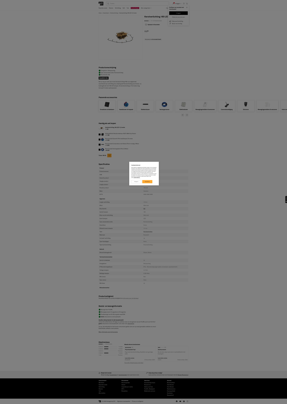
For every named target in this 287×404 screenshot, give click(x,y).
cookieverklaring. (136, 177)
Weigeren (136, 181)
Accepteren (147, 181)
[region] (144, 174)
